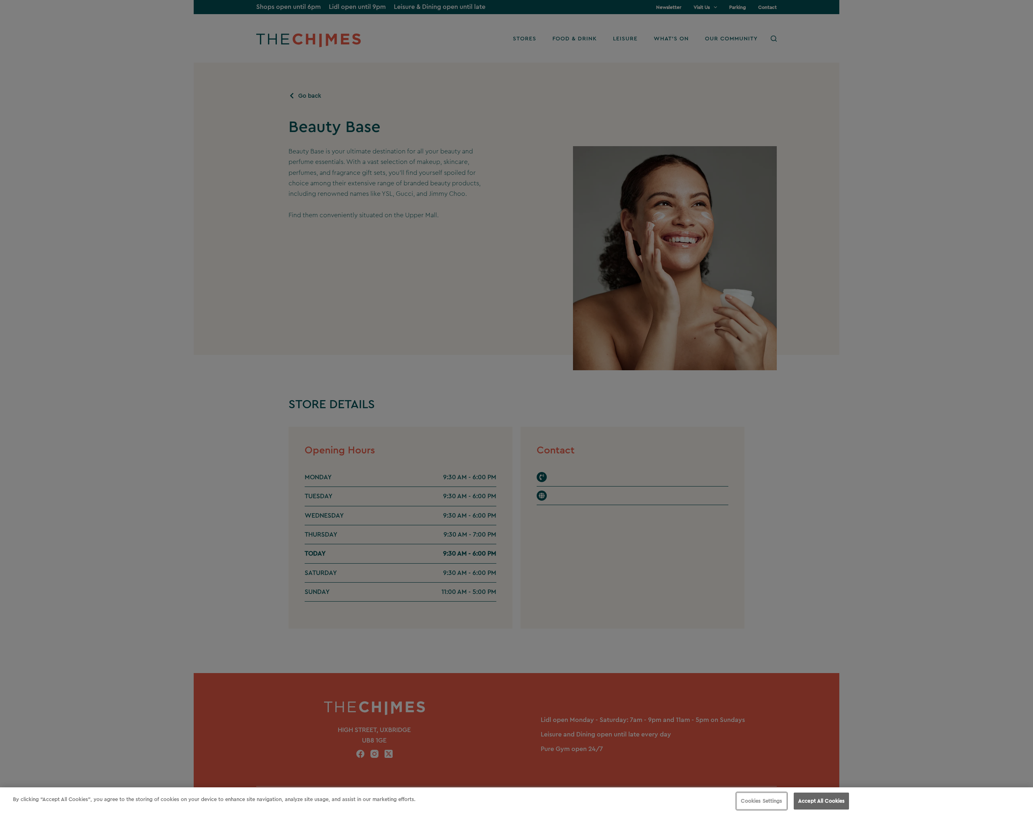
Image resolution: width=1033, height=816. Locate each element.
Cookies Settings (761, 801)
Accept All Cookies (821, 801)
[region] (516, 801)
